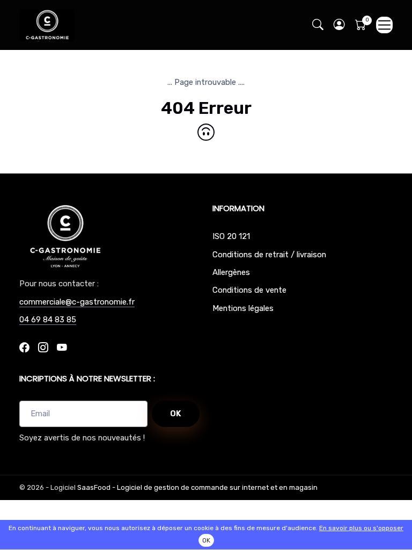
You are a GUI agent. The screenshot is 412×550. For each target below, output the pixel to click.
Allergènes (231, 272)
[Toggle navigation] (384, 25)
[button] (339, 25)
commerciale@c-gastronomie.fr (77, 302)
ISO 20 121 (231, 236)
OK (175, 413)
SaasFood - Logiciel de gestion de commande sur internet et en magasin (197, 487)
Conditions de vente (249, 290)
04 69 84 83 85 (47, 319)
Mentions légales (243, 308)
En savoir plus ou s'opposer (361, 528)
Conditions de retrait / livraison (269, 254)
